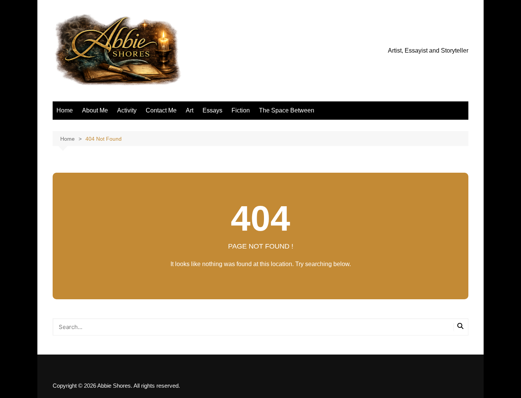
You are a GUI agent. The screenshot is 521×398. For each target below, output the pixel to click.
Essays (212, 110)
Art (189, 110)
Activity (127, 110)
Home (64, 110)
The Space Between (286, 110)
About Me (95, 110)
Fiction (241, 110)
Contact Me (161, 110)
